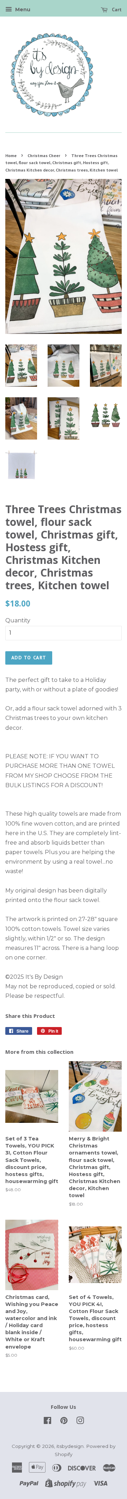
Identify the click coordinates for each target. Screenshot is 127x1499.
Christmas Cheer (44, 155)
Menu (22, 9)
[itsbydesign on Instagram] (80, 1422)
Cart (116, 9)
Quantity (17, 620)
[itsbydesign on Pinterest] (64, 1422)
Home (11, 155)
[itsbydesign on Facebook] (47, 1422)
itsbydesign (70, 1446)
